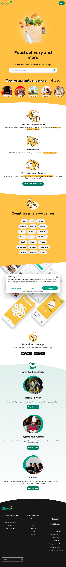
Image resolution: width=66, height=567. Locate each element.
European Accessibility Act (55, 550)
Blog (33, 525)
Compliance (55, 540)
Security (33, 531)
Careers (10, 519)
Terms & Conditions (55, 531)
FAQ (33, 522)
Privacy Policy (55, 534)
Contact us (33, 528)
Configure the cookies (55, 544)
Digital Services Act (55, 547)
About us (33, 519)
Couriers (10, 525)
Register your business (10, 522)
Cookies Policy (55, 537)
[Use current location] (54, 70)
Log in (33, 535)
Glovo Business (10, 528)
